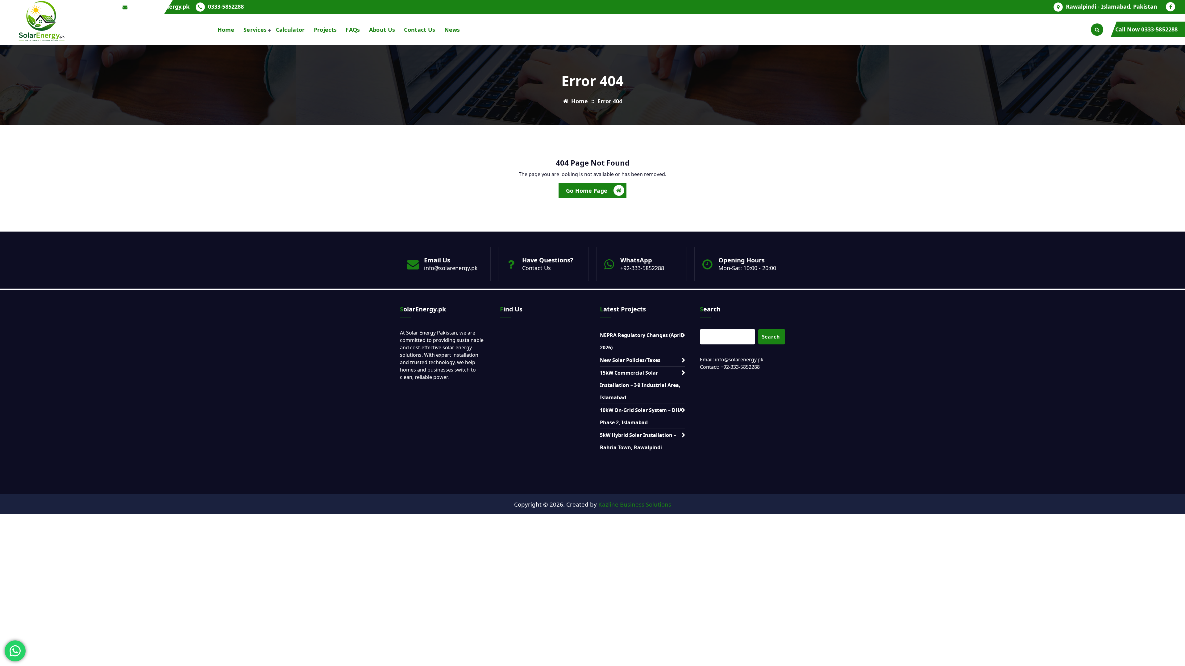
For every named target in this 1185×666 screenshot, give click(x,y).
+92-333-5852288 (642, 268)
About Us (382, 29)
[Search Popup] (1097, 29)
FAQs (353, 29)
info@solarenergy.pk (451, 268)
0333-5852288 (226, 6)
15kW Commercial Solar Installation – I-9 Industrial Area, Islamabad (640, 385)
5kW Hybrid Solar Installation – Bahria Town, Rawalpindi (638, 441)
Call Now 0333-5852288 (1146, 29)
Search (771, 336)
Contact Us (419, 29)
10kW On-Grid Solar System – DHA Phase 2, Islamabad (641, 416)
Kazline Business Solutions (634, 504)
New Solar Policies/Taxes (630, 360)
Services (255, 29)
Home (226, 29)
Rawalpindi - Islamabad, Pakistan (1111, 6)
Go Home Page (586, 190)
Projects (325, 29)
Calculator (290, 29)
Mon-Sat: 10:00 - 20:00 (747, 268)
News (452, 29)
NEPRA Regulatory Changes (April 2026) (641, 341)
